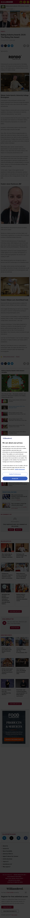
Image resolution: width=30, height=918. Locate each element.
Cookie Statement (20, 469)
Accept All (15, 478)
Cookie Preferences (15, 474)
